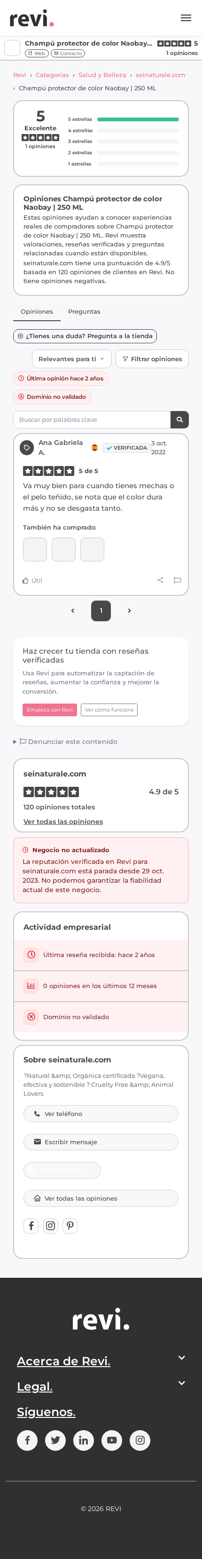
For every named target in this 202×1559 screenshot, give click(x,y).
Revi (19, 75)
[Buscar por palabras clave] (180, 419)
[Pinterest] (70, 1226)
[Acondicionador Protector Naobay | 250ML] (92, 550)
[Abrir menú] (186, 18)
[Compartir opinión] (160, 580)
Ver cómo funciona (109, 709)
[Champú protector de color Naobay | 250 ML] (64, 550)
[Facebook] (31, 1226)
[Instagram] (50, 1226)
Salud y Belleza (102, 75)
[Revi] (32, 18)
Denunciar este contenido (71, 741)
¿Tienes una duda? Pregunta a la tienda (89, 336)
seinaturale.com (161, 75)
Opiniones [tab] (37, 311)
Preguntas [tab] (84, 311)
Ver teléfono (63, 1113)
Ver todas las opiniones (63, 821)
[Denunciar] (177, 581)
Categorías (52, 75)
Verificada (130, 447)
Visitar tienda (61, 1170)
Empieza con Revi (50, 709)
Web (39, 53)
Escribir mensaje (71, 1142)
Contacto (70, 53)
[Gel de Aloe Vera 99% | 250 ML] (35, 550)
